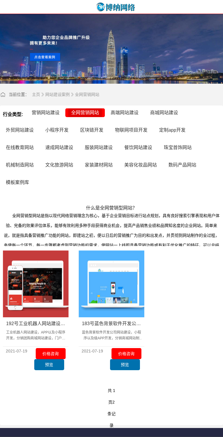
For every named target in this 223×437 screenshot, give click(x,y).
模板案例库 (17, 182)
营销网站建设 (46, 112)
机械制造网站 (20, 164)
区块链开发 (91, 130)
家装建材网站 (99, 164)
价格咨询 (50, 353)
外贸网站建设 (20, 130)
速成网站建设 (59, 147)
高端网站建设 (125, 112)
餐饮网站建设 (138, 147)
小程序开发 (57, 130)
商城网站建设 (164, 112)
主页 (36, 94)
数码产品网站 (182, 164)
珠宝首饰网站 (178, 147)
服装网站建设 (99, 147)
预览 (49, 364)
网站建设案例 (57, 94)
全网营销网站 (87, 94)
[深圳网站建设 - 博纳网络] (111, 7)
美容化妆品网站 (140, 164)
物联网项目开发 (131, 130)
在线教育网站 (20, 147)
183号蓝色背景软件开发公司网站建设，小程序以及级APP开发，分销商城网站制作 (111, 324)
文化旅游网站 (59, 164)
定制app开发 (172, 130)
